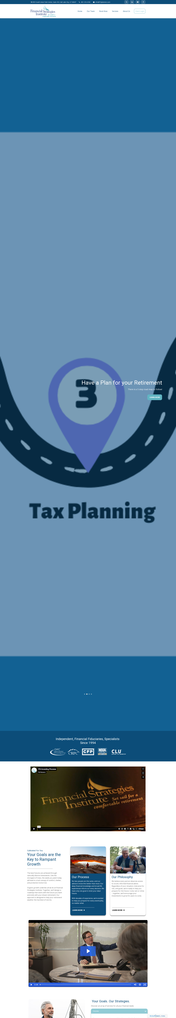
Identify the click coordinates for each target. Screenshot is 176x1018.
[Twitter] (126, 2)
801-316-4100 (85, 2)
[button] (80, 11)
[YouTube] (137, 2)
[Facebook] (143, 2)
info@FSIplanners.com (102, 2)
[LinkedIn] (132, 2)
